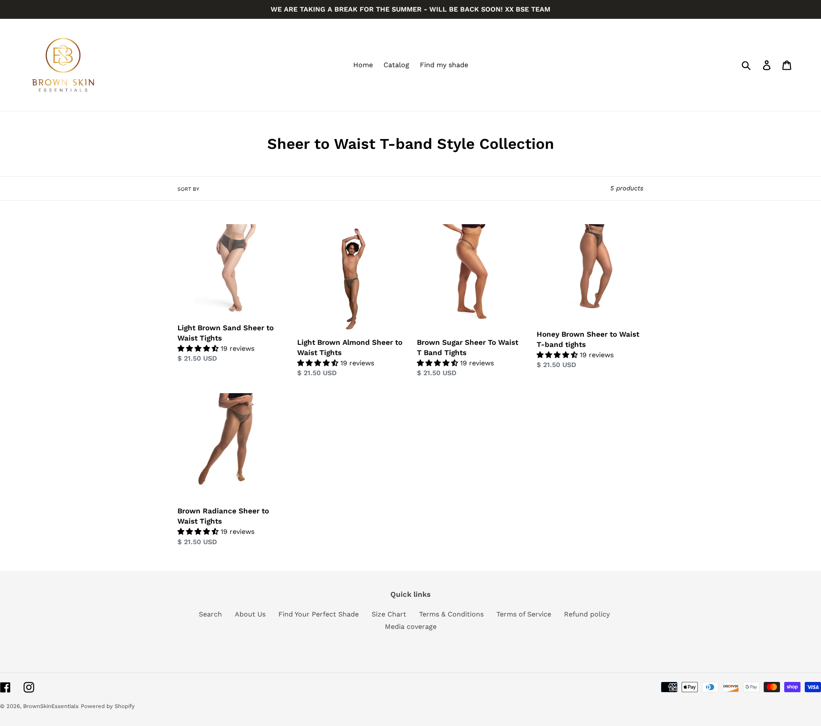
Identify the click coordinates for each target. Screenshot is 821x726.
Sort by (188, 189)
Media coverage (411, 626)
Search (210, 614)
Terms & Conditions (451, 614)
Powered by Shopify (108, 706)
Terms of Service (523, 614)
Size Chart (389, 614)
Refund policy (587, 614)
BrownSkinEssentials (51, 706)
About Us (250, 614)
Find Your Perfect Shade (318, 614)
